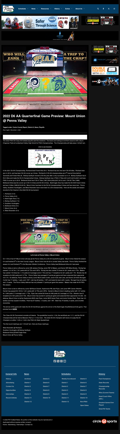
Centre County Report (20, 127)
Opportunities (11, 390)
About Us (78, 9)
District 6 (31, 127)
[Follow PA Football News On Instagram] (114, 9)
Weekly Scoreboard (69, 379)
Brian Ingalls (6, 130)
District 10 (46, 398)
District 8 (46, 390)
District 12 (28, 401)
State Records (104, 382)
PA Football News (14, 420)
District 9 (46, 394)
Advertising (10, 382)
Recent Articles (11, 398)
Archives (27, 379)
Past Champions (105, 379)
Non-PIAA (83, 401)
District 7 (46, 386)
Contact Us (10, 386)
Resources (45, 9)
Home (5, 424)
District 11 (28, 398)
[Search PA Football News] (98, 9)
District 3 (27, 390)
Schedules (22, 9)
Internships (10, 394)
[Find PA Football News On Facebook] (104, 9)
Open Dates (84, 405)
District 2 (27, 386)
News (33, 9)
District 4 (27, 394)
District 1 (27, 382)
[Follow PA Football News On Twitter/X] (109, 9)
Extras (67, 9)
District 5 (46, 379)
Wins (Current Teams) (106, 392)
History (57, 9)
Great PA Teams (104, 409)
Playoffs (41, 127)
